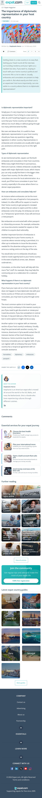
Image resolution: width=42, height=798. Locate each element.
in (38, 51)
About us (21, 715)
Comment (12, 51)
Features (6, 21)
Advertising (21, 708)
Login (27, 2)
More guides (21, 683)
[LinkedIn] (5, 405)
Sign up (34, 2)
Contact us (21, 702)
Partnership (21, 721)
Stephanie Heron (15, 46)
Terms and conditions (21, 780)
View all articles (21, 560)
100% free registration (21, 581)
